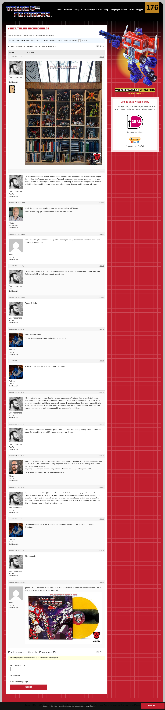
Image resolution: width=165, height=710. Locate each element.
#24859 (102, 234)
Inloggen (139, 10)
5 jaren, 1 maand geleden (65, 40)
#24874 (102, 424)
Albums (99, 10)
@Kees (27, 271)
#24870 (102, 329)
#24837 (102, 57)
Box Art (124, 10)
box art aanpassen (135, 93)
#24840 (102, 171)
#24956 (102, 582)
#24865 (102, 266)
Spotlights (78, 10)
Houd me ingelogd (20, 682)
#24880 (102, 487)
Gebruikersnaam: (17, 665)
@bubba (28, 398)
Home (59, 10)
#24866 (102, 297)
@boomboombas (43, 240)
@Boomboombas (47, 212)
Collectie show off (28, 35)
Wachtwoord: (16, 675)
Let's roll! (152, 706)
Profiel (131, 10)
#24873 (102, 392)
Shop (106, 10)
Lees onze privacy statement (86, 706)
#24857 (102, 202)
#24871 (102, 360)
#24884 (102, 519)
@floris (34, 303)
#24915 (102, 550)
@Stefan (49, 493)
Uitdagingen (115, 10)
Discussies (67, 10)
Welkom (10, 35)
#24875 (102, 455)
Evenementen (89, 10)
